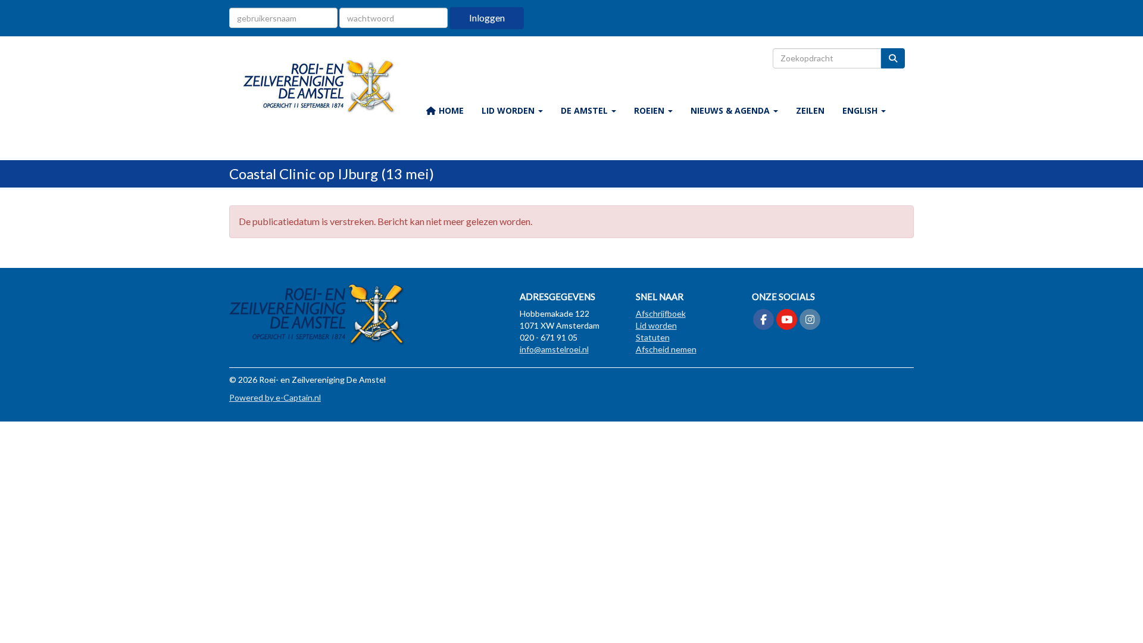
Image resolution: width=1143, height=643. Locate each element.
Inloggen (487, 17)
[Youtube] (786, 320)
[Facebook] (763, 320)
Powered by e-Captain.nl (275, 397)
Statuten (653, 337)
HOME (450, 110)
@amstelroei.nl (554, 349)
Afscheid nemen (666, 349)
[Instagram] (810, 320)
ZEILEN (810, 110)
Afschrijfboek (661, 313)
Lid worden (656, 325)
